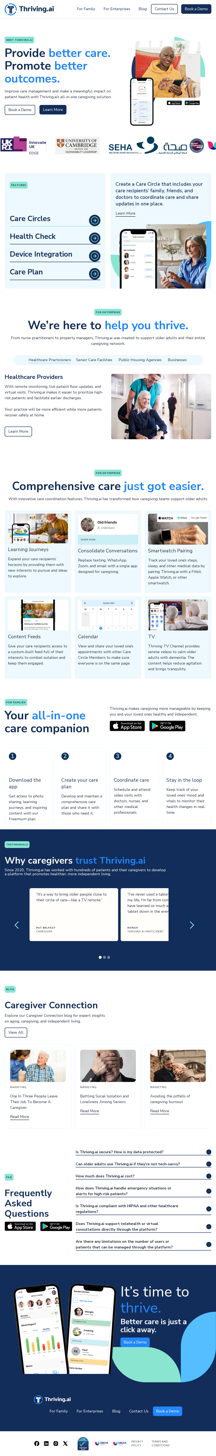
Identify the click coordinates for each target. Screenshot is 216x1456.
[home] (52, 1399)
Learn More (53, 109)
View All (15, 1032)
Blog (143, 8)
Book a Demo (196, 8)
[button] (16, 925)
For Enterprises (117, 8)
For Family (86, 8)
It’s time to (154, 1300)
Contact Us (164, 8)
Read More (19, 1116)
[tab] (55, 195)
